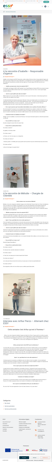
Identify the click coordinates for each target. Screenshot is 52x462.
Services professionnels (10, 409)
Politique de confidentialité (38, 460)
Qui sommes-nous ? (7, 421)
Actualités (5, 431)
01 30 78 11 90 (41, 429)
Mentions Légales (22, 421)
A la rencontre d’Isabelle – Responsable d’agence (23, 72)
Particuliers (5, 423)
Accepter (24, 457)
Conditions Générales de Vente (25, 423)
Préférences (45, 457)
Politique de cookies (29, 460)
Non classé (7, 403)
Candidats (5, 429)
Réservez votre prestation (8, 427)
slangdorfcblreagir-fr (9, 76)
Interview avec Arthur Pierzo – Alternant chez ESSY (25, 322)
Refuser (34, 457)
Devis (47, 1)
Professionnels (6, 425)
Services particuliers (10, 406)
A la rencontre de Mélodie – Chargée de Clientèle (23, 194)
